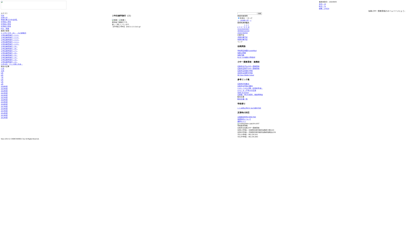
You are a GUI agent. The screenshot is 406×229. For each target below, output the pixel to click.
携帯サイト (241, 121)
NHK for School (243, 93)
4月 (2, 84)
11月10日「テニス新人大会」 (12, 64)
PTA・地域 (5, 28)
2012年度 (4, 118)
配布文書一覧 (242, 99)
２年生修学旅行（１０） (10, 44)
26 (240, 33)
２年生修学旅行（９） (9, 46)
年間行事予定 (242, 39)
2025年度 (4, 89)
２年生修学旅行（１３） (10, 37)
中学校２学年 (6, 24)
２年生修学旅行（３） (9, 60)
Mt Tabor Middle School (245, 75)
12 (240, 29)
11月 (2, 69)
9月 (2, 73)
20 (242, 31)
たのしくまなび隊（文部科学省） (250, 88)
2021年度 (4, 97)
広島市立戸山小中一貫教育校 (248, 66)
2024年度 (4, 91)
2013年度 (4, 115)
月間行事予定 (242, 37)
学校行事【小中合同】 (9, 20)
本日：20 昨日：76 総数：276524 (324, 6)
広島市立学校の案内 (245, 86)
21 (243, 31)
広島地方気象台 (243, 84)
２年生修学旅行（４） (9, 57)
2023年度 (4, 93)
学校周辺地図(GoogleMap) (247, 51)
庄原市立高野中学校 (245, 73)
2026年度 (4, 86)
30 (247, 33)
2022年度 (4, 95)
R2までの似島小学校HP (246, 57)
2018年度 (4, 104)
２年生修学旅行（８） (9, 49)
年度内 (242, 18)
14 (243, 29)
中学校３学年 (6, 26)
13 (242, 29)
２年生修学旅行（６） (9, 53)
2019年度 (4, 102)
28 (243, 33)
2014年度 (4, 113)
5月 (2, 82)
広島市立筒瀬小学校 (245, 71)
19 (240, 31)
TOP (2, 15)
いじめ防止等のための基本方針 (249, 108)
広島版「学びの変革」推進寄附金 (250, 95)
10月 (2, 71)
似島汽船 (240, 55)
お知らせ (4, 17)
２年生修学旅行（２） (9, 62)
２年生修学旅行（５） (9, 55)
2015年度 (4, 111)
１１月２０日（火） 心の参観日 (13, 33)
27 (242, 33)
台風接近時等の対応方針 (246, 117)
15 (245, 29)
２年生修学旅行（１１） (10, 42)
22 (245, 31)
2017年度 (4, 106)
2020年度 (4, 100)
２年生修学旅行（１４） (10, 35)
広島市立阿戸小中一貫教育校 (248, 68)
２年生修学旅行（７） (9, 51)
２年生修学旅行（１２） (10, 40)
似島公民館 (241, 53)
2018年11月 (244, 20)
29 (245, 33)
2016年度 (4, 109)
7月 (2, 77)
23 (247, 31)
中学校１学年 (6, 22)
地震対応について (244, 119)
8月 (2, 75)
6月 (2, 80)
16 (247, 29)
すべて (249, 18)
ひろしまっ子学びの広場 (246, 90)
